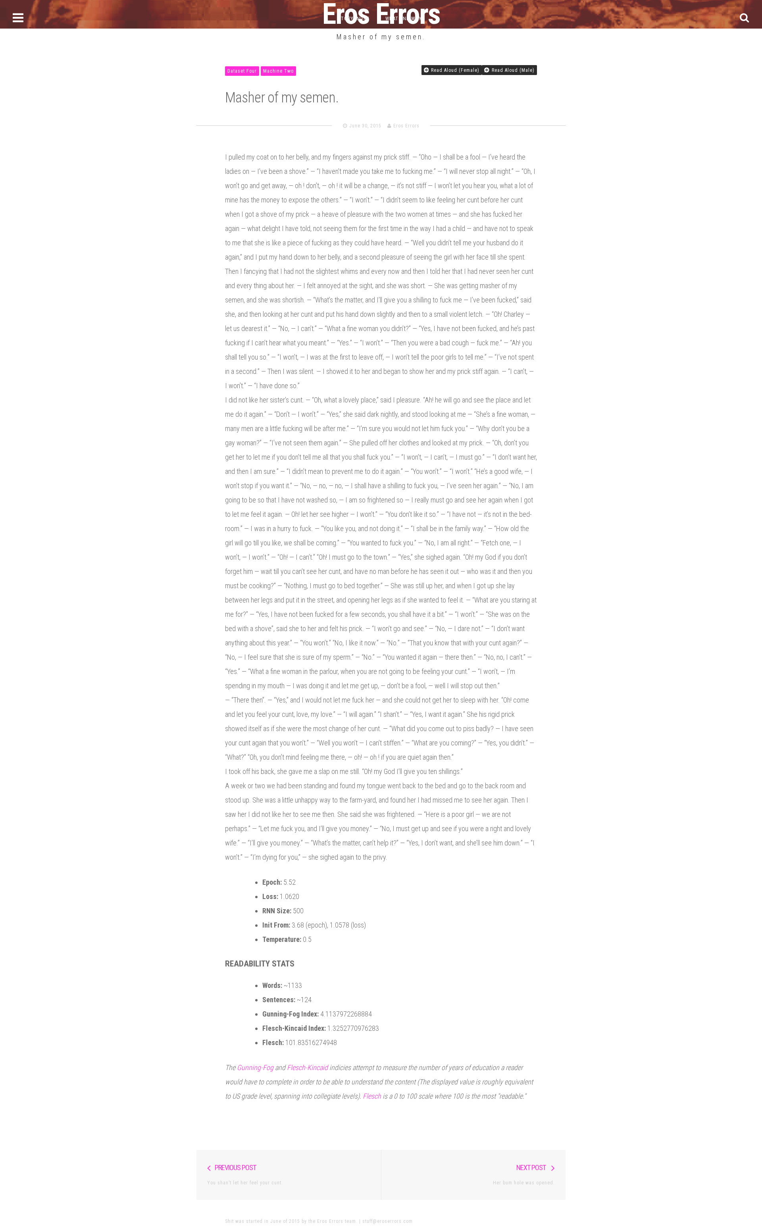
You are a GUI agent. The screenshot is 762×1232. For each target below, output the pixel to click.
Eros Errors (406, 126)
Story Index (353, 18)
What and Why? (404, 18)
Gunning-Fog (255, 1067)
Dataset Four (242, 71)
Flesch (372, 1096)
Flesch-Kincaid (307, 1067)
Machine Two (278, 71)
